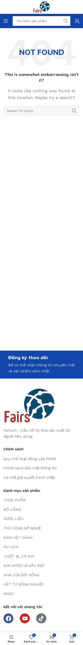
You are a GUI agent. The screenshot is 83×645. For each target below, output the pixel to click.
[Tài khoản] (77, 21)
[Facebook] (8, 618)
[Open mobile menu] (5, 21)
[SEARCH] (74, 110)
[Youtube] (25, 618)
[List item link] (41, 459)
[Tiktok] (41, 618)
